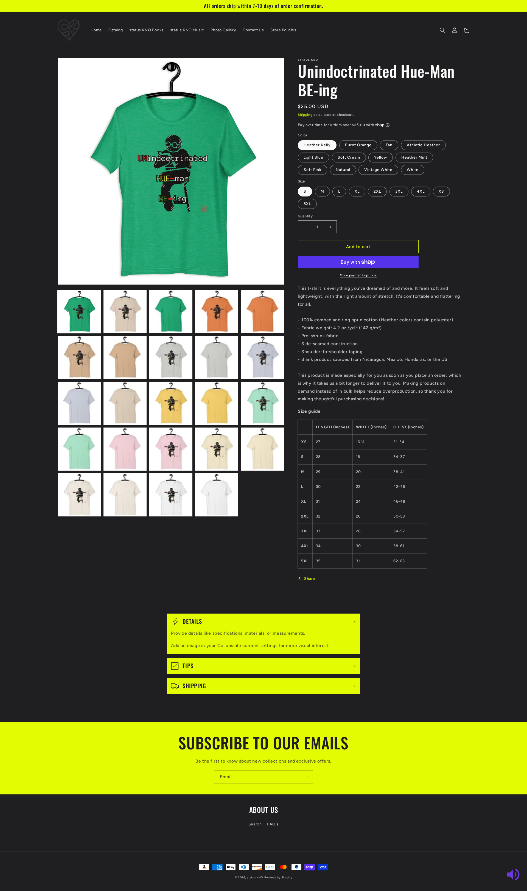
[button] (442, 30)
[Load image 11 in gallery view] (79, 403)
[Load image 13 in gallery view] (170, 403)
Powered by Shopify (278, 877)
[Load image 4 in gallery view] (216, 311)
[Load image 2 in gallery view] (125, 311)
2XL (377, 191)
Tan (389, 145)
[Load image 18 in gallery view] (170, 449)
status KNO (255, 877)
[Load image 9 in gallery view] (216, 357)
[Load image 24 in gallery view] (216, 494)
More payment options (358, 275)
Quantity (305, 216)
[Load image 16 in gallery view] (79, 449)
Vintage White (378, 169)
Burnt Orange (358, 145)
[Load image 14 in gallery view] (216, 403)
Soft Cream (349, 157)
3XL (399, 191)
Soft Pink (312, 169)
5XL (307, 203)
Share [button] (309, 578)
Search (255, 824)
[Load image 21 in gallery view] (79, 494)
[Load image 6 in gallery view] (79, 357)
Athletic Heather (423, 145)
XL (357, 191)
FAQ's (273, 824)
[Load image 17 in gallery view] (125, 449)
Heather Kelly (317, 145)
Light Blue (313, 157)
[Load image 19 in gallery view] (216, 449)
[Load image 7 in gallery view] (125, 357)
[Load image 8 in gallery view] (170, 357)
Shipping (305, 115)
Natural (343, 169)
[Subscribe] (307, 777)
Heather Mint (414, 157)
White (413, 169)
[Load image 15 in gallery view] (262, 403)
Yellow (380, 157)
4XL (421, 191)
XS (441, 191)
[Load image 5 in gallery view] (262, 311)
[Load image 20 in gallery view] (262, 449)
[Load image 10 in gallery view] (262, 357)
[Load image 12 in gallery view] (125, 403)
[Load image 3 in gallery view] (170, 311)
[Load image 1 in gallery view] (79, 311)
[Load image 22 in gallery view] (125, 494)
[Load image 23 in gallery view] (170, 494)
